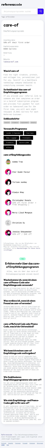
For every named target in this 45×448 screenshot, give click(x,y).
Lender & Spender (13, 133)
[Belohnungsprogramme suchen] (41, 11)
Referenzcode (6, 435)
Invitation (7, 245)
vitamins (15, 122)
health (7, 122)
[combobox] (19, 11)
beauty (33, 122)
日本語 (2, 445)
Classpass (26, 138)
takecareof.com (11, 62)
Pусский (25, 443)
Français (18, 443)
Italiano (32, 443)
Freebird (9, 143)
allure (8, 147)
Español (10, 443)
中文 (8, 445)
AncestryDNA (24, 143)
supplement (25, 122)
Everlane (30, 133)
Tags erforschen (8, 17)
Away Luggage (11, 138)
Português (40, 443)
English (3, 443)
